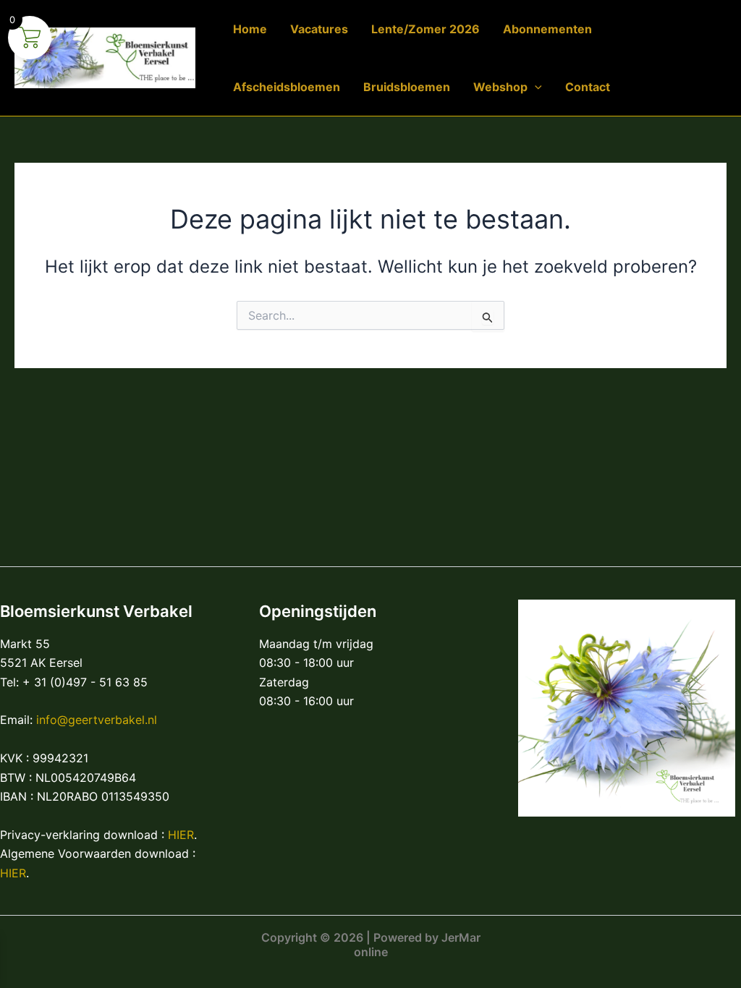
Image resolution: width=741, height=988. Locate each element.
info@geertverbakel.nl (96, 719)
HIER (181, 834)
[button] (535, 87)
